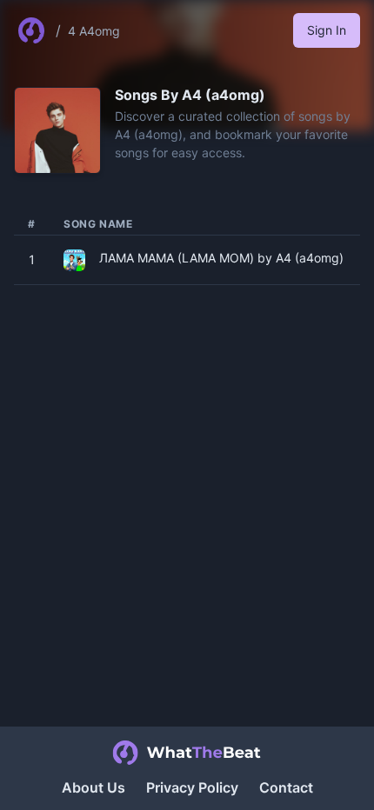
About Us (93, 787)
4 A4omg (94, 30)
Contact (286, 787)
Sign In (326, 30)
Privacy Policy (192, 787)
